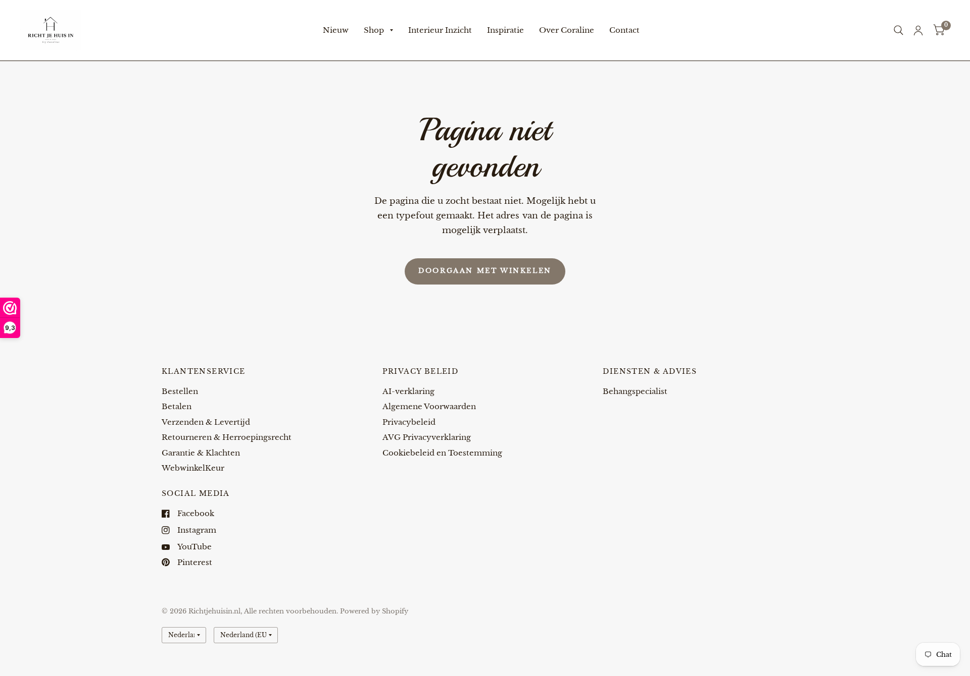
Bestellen (180, 391)
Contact (624, 30)
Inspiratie (505, 30)
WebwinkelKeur (193, 468)
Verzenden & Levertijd (206, 422)
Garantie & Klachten (201, 453)
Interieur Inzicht (440, 30)
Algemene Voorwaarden (429, 406)
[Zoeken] (898, 30)
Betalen (176, 406)
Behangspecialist (635, 391)
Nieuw (336, 30)
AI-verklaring (408, 391)
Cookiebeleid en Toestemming (442, 453)
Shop (374, 30)
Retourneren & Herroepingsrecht (227, 437)
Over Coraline (566, 30)
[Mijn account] (918, 30)
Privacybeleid (408, 422)
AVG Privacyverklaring (426, 437)
